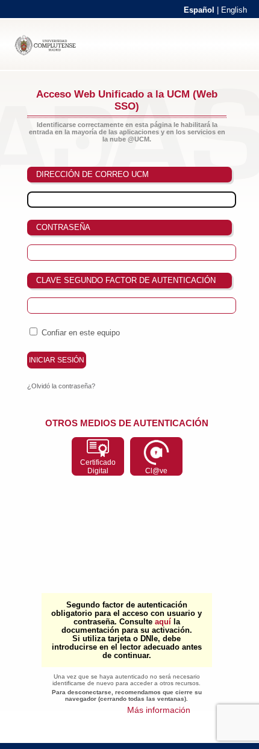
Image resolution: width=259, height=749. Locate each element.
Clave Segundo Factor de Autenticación (126, 280)
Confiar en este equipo (81, 332)
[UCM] (50, 53)
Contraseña (63, 227)
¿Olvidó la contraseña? (61, 386)
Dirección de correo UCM (92, 174)
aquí (163, 622)
